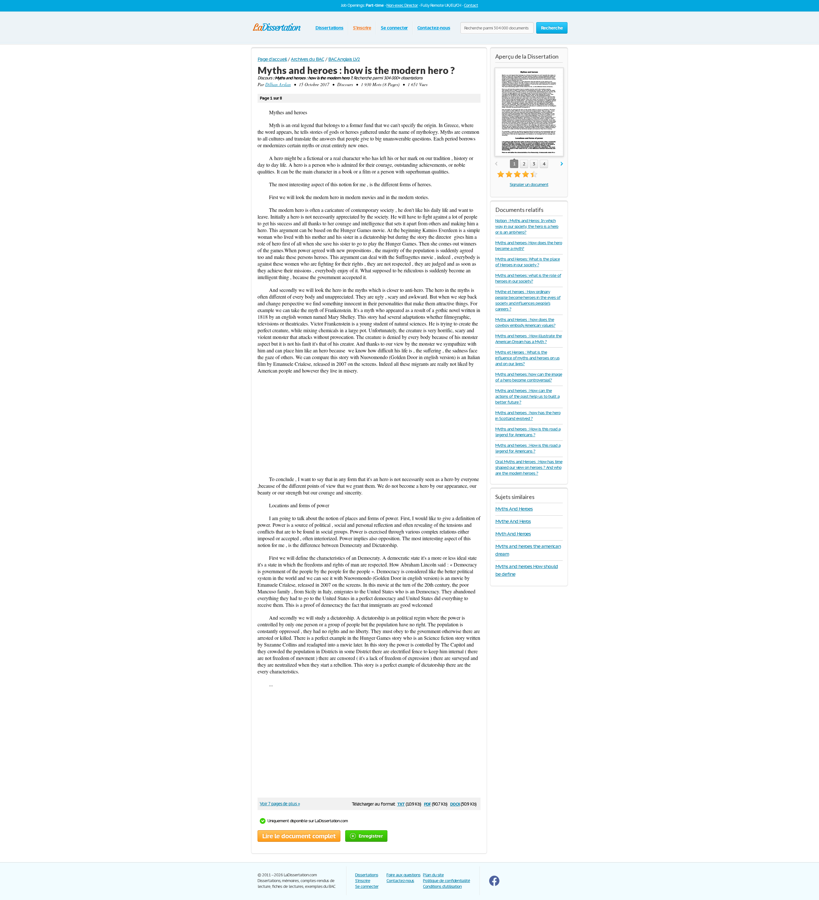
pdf (427, 803)
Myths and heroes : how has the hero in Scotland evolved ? (528, 415)
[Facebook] (494, 884)
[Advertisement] (369, 425)
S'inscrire (362, 28)
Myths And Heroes (514, 509)
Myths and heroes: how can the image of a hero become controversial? (528, 377)
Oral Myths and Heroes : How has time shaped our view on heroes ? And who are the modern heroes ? (528, 467)
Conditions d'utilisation (442, 886)
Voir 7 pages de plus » (280, 804)
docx (455, 803)
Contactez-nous (433, 28)
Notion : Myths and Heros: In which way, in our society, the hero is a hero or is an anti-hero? (526, 226)
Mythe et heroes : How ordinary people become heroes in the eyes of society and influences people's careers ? (528, 300)
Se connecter (394, 28)
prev (496, 164)
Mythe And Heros (513, 521)
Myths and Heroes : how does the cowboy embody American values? (525, 322)
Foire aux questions (403, 875)
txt (401, 803)
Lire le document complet (299, 836)
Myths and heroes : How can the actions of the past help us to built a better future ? (527, 396)
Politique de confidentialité (446, 880)
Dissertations (329, 28)
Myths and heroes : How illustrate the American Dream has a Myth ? (528, 338)
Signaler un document (529, 184)
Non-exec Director (402, 5)
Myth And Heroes (513, 534)
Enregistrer (371, 836)
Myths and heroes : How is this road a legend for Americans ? (528, 432)
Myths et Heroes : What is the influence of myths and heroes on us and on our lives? (527, 358)
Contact (471, 5)
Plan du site (433, 875)
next (562, 164)
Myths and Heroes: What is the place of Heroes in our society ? (527, 262)
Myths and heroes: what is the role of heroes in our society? (528, 278)
